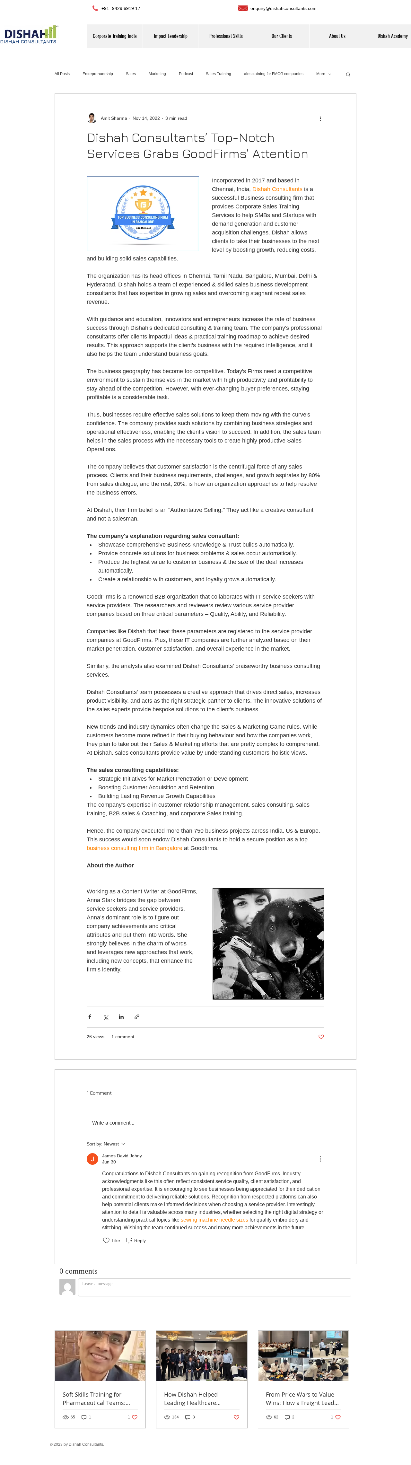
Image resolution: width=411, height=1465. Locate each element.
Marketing (157, 74)
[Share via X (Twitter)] (105, 1017)
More (320, 74)
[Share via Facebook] (90, 1017)
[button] (337, 36)
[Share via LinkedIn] (121, 1017)
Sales (131, 74)
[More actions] (320, 118)
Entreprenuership (98, 74)
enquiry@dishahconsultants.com (283, 8)
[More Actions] (320, 1159)
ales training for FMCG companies (273, 74)
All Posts (62, 74)
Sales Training (218, 74)
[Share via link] (137, 1017)
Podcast (186, 74)
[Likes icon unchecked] (106, 1240)
